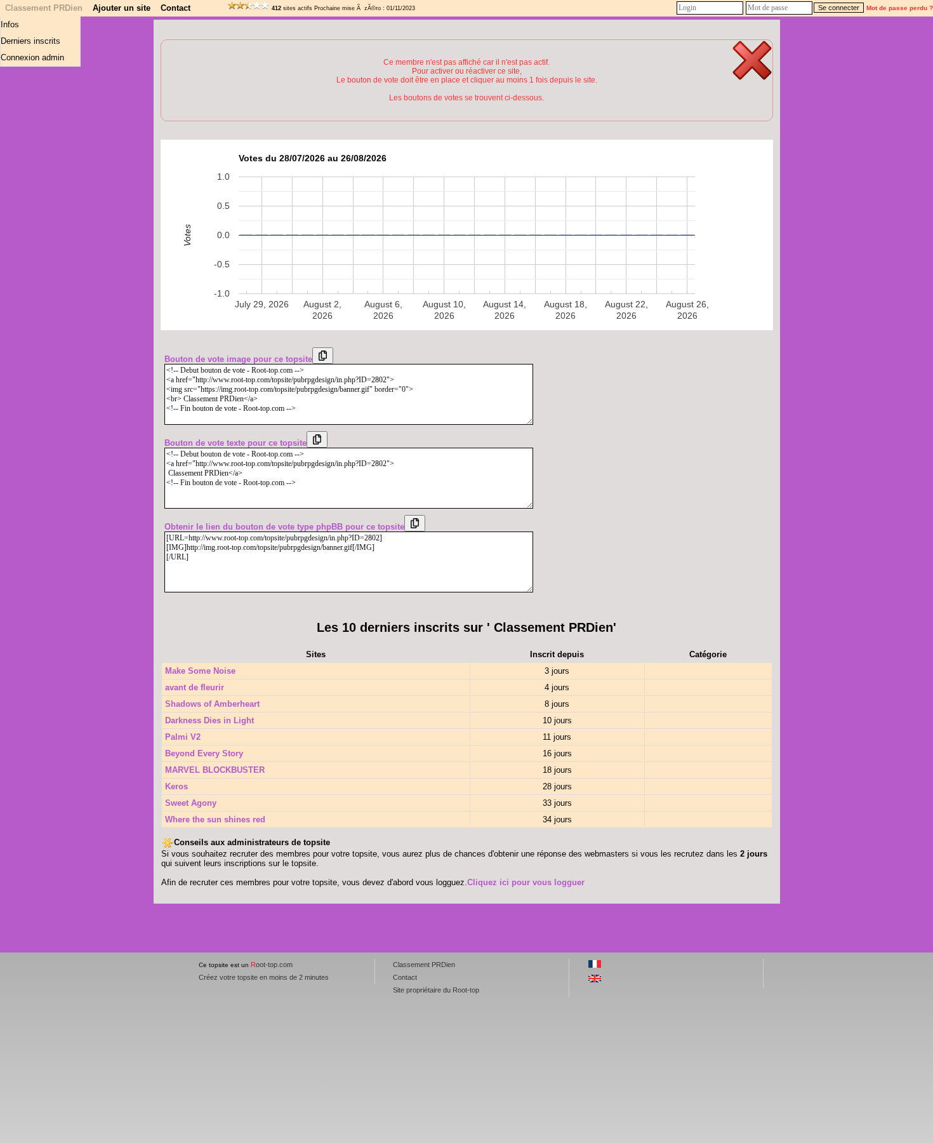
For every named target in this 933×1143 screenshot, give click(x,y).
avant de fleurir (194, 687)
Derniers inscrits (30, 41)
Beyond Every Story (204, 753)
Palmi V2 (183, 737)
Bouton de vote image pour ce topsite (238, 359)
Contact (175, 8)
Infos (10, 24)
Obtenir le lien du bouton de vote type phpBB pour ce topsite (284, 526)
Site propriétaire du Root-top (436, 990)
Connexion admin (32, 57)
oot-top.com (272, 964)
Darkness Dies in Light (209, 720)
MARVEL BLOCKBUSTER (215, 770)
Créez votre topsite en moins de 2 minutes (264, 977)
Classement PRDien (44, 8)
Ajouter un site (121, 8)
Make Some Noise (200, 671)
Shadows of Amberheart (212, 704)
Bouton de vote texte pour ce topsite (235, 443)
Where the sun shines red (215, 819)
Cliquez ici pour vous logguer (526, 882)
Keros (176, 786)
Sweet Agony (190, 803)
